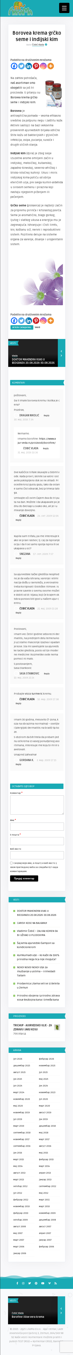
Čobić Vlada (38, 44)
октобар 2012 (20, 1186)
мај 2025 (43, 1079)
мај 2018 (43, 1132)
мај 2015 (43, 1152)
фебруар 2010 (20, 1213)
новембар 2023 (47, 1092)
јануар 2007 (45, 1240)
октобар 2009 (20, 1219)
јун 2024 (43, 1085)
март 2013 (18, 1179)
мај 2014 (17, 1166)
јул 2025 (43, 1072)
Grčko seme (18, 205)
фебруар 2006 (46, 1246)
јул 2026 (17, 1059)
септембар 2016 (22, 1146)
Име (13, 820)
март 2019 (18, 1126)
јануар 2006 (19, 1253)
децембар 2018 (47, 1126)
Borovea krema (20, 97)
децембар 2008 (47, 1219)
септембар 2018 (22, 1132)
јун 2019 (43, 1119)
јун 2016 (17, 1152)
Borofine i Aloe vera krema (28, 1316)
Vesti (37, 327)
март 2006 (18, 1246)
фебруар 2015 (46, 1159)
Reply (46, 415)
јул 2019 (17, 1119)
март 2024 (18, 1092)
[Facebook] (14, 66)
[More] (50, 66)
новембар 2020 (21, 1099)
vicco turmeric (33, 693)
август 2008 (19, 1226)
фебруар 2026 (46, 1059)
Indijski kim (18, 153)
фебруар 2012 (20, 1199)
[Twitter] (21, 66)
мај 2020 (18, 1105)
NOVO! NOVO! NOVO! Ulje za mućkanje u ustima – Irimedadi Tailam (36, 971)
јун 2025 (17, 1079)
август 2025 (19, 1072)
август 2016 (45, 1146)
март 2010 (44, 1206)
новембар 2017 (21, 1139)
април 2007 (45, 1233)
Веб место (15, 849)
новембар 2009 (47, 1213)
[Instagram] (43, 66)
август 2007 (45, 1226)
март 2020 (44, 1105)
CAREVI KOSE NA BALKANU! (32, 923)
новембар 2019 (21, 1112)
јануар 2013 (45, 1179)
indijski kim (27, 102)
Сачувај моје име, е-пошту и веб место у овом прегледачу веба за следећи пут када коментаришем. (34, 867)
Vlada (15, 356)
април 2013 (45, 1173)
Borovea (16, 110)
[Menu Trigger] (64, 8)
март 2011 (44, 1199)
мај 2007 (18, 1233)
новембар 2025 (47, 1065)
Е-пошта (15, 834)
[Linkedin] (28, 66)
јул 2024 (17, 1085)
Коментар (16, 793)
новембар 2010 (21, 1206)
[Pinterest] (36, 66)
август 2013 (19, 1173)
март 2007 (18, 1240)
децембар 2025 (21, 1065)
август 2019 (45, 1112)
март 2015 (18, 1159)
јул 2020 (43, 1099)
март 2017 (44, 1139)
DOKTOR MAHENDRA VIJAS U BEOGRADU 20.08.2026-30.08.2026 (33, 361)
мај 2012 (43, 1193)
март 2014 (44, 1166)
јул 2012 (17, 1193)
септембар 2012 (47, 1186)
